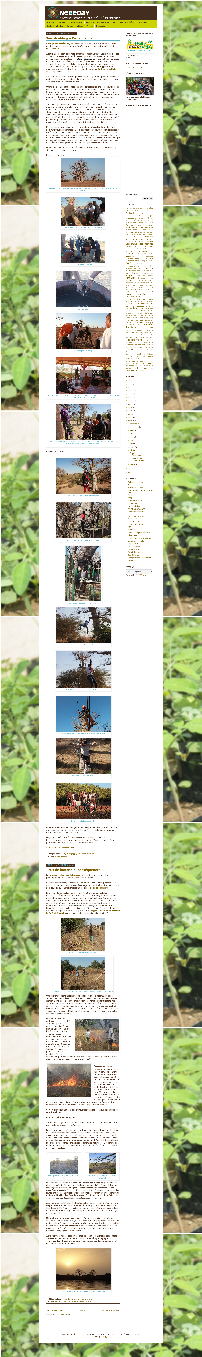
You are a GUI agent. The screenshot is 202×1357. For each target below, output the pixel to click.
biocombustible (148, 232)
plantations (144, 328)
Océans (136, 315)
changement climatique (135, 237)
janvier (133, 464)
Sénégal (150, 356)
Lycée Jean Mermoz (144, 304)
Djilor (138, 254)
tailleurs (150, 361)
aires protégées (142, 220)
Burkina (102, 69)
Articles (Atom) (64, 1315)
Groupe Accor (133, 521)
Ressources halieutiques (134, 352)
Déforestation (139, 249)
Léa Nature (132, 535)
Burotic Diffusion (135, 501)
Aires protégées (127, 22)
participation (130, 325)
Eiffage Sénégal (134, 506)
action (151, 208)
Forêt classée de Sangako (76, 1301)
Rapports (100, 26)
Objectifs (63, 22)
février (133, 450)
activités (150, 210)
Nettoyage (149, 313)
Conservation (148, 242)
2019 (127, 208)
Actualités (50, 22)
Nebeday (150, 311)
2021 (130, 394)
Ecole (144, 254)
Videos (80, 26)
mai (132, 440)
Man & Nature (133, 544)
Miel (151, 308)
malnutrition (130, 306)
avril (132, 444)
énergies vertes (147, 261)
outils (128, 320)
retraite (147, 352)
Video (137, 368)
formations (142, 278)
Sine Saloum (147, 359)
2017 (130, 407)
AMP (127, 223)
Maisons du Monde (136, 541)
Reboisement (77, 22)
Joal (151, 292)
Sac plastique (138, 354)
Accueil (83, 1311)
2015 (130, 414)
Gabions (150, 280)
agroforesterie (140, 218)
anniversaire (149, 223)
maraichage (149, 306)
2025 (130, 381)
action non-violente (134, 210)
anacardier (133, 223)
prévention (140, 335)
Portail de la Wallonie (136, 552)
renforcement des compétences (139, 345)
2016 (130, 411)
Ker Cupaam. (139, 301)
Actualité (57, 856)
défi (131, 249)
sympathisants (142, 361)
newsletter (129, 315)
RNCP (127, 354)
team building (132, 363)
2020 (130, 397)
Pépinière (148, 325)
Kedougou (130, 301)
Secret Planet (133, 555)
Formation (130, 278)
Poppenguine (140, 332)
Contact (70, 26)
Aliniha (150, 220)
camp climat (137, 234)
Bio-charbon (103, 22)
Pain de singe (137, 320)
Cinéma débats (136, 239)
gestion (128, 283)
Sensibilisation (132, 359)
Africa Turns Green (135, 488)
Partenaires (143, 22)
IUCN (130, 527)
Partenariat (149, 322)
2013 (130, 421)
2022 (130, 391)
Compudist (132, 503)
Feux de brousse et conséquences (73, 870)
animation (141, 223)
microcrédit (145, 308)
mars (132, 447)
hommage (148, 289)
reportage (129, 347)
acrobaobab (53, 49)
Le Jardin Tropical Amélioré (139, 533)
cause (144, 234)
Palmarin (129, 322)
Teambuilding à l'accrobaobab (70, 38)
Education (130, 256)
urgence (128, 368)
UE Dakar (131, 560)
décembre (134, 424)
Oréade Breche (134, 547)
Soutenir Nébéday (55, 26)
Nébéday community (132, 313)
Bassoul (128, 230)
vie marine (141, 371)
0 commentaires (88, 854)
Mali (113, 69)
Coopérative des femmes (139, 244)
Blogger (106, 1337)
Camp (131, 234)
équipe (144, 266)
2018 (130, 404)
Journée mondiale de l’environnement (139, 295)
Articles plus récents (55, 1311)
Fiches (90, 26)
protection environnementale (137, 337)
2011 (130, 472)
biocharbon (138, 232)
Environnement (135, 263)
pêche (139, 325)
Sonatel (128, 361)
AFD (129, 485)
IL (152, 289)
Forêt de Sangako (145, 276)
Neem (142, 313)
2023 (130, 387)
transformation (131, 366)
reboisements (148, 340)
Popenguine (130, 332)
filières (139, 271)
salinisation (130, 356)
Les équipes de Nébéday (58, 44)
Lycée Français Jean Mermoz (140, 538)
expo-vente (138, 268)
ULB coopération (147, 366)
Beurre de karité (140, 230)
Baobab (64, 856)
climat (146, 239)
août (132, 430)
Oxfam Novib (133, 549)
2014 (130, 417)
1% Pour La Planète (135, 482)
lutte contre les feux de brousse (64, 875)
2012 (130, 469)
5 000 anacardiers (99, 888)
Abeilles (132, 208)
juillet (132, 434)
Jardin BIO (132, 530)
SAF (114, 22)
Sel (144, 356)
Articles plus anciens (110, 1311)
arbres (139, 225)
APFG (130, 498)
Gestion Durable (141, 287)
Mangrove (140, 306)
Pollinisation (139, 330)
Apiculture (130, 225)
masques (129, 308)
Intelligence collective (133, 292)
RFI (152, 352)
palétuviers (149, 320)
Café (127, 234)
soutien (133, 361)
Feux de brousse (60, 1301)
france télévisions (141, 280)
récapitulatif (130, 342)
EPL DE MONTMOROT (136, 509)
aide (148, 218)
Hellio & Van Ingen (135, 524)
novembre (134, 427)
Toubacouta (148, 363)
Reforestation (148, 342)
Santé (138, 356)
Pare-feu (89, 1301)
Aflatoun (142, 216)
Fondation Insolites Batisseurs (136, 518)
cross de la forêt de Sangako (142, 246)
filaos (135, 271)
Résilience (149, 349)
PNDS (151, 328)
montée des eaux (132, 311)
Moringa (90, 22)
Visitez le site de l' (60, 848)
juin (132, 437)
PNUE (128, 330)
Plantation (132, 327)
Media (136, 308)
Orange (151, 318)
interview (145, 292)
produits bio (149, 335)
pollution (150, 330)
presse (134, 335)
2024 (130, 384)
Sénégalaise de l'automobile (139, 558)
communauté (138, 242)
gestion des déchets (138, 283)
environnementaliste (132, 266)
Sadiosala (150, 354)
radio (151, 337)
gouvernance (139, 289)
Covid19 (128, 246)
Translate (145, 575)
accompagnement (142, 208)
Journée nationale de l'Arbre (143, 299)
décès (127, 249)
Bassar (150, 227)
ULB (139, 366)
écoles (151, 254)
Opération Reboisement (140, 318)
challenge (150, 234)
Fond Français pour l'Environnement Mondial (138, 513)
